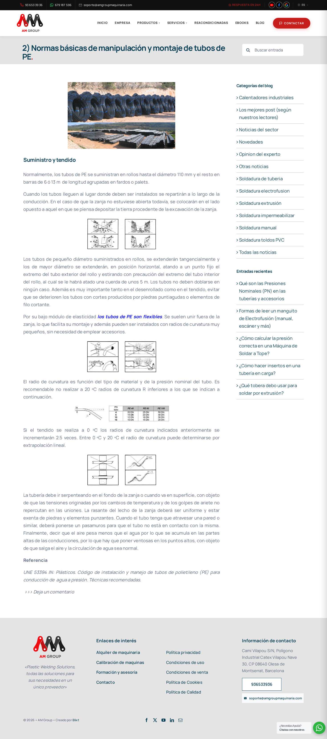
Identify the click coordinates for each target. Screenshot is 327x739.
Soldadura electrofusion (264, 191)
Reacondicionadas (211, 23)
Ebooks (242, 23)
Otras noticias (253, 166)
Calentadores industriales (266, 97)
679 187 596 (63, 5)
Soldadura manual (258, 228)
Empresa (122, 23)
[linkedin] (172, 720)
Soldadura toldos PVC (261, 240)
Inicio (102, 23)
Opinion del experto (260, 154)
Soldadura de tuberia (261, 179)
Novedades (251, 142)
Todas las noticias (258, 252)
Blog (260, 23)
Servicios (177, 23)
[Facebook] (279, 5)
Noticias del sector (259, 130)
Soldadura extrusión (260, 203)
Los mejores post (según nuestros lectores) (265, 113)
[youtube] (163, 720)
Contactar (294, 23)
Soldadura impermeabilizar (267, 215)
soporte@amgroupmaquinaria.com (108, 5)
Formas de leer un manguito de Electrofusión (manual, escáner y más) (268, 318)
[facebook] (147, 720)
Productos (148, 23)
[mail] (180, 720)
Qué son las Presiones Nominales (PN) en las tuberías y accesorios (262, 291)
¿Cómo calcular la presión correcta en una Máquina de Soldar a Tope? (268, 345)
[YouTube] (272, 5)
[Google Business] (286, 5)
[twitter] (155, 720)
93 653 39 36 (34, 5)
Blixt (76, 720)
